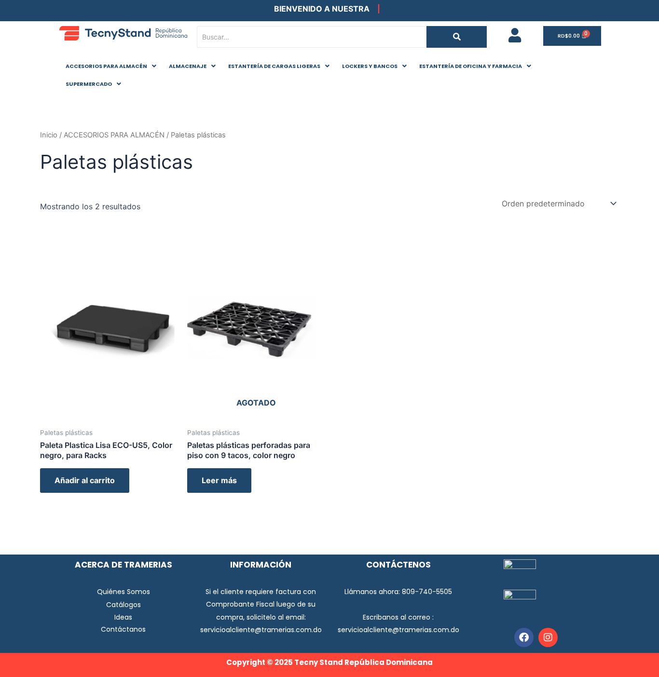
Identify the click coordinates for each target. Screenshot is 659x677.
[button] (111, 66)
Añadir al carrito (85, 480)
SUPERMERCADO (89, 84)
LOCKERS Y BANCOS (370, 66)
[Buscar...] (456, 37)
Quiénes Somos (123, 591)
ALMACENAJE (187, 66)
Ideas (123, 617)
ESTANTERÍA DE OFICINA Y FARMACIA (470, 66)
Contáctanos (123, 629)
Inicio (48, 135)
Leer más (219, 480)
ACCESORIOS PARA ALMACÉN (106, 66)
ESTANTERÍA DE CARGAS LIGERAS (274, 66)
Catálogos (123, 604)
